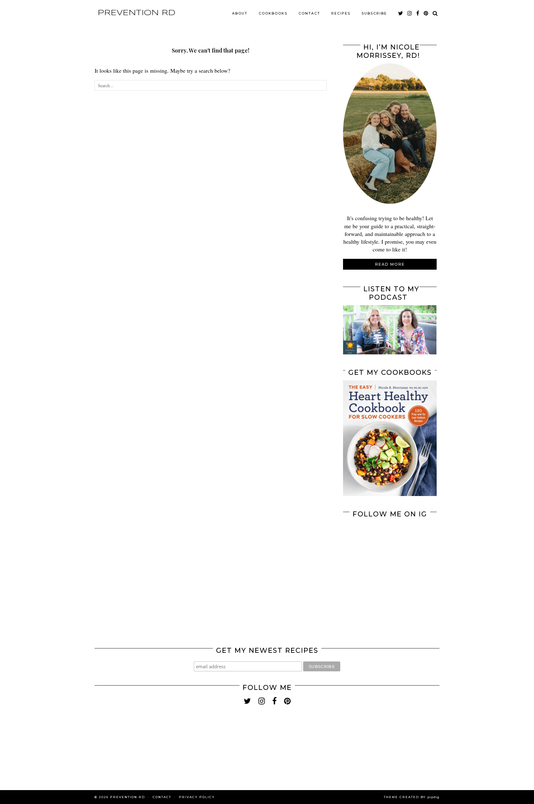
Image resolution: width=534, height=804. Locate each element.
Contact (309, 13)
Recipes (340, 13)
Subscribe (374, 13)
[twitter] (401, 13)
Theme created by (411, 797)
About (240, 13)
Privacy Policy (197, 797)
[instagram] (410, 13)
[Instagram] (366, 545)
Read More (390, 264)
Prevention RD (136, 13)
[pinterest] (426, 13)
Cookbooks (273, 13)
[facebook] (418, 13)
